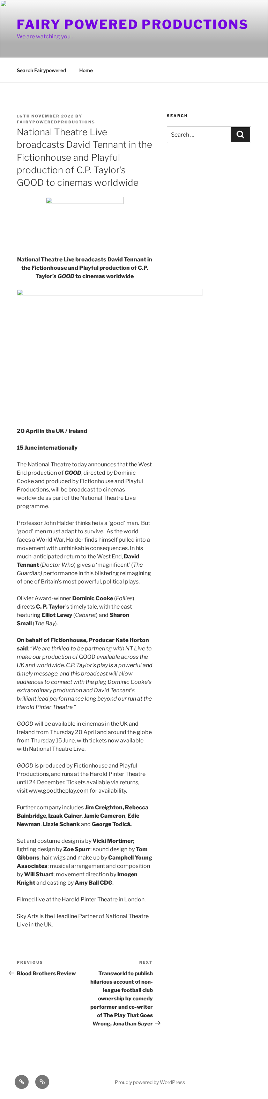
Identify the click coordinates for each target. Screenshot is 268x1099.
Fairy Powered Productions (133, 24)
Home (86, 70)
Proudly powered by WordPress (150, 1082)
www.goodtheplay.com (59, 790)
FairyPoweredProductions (56, 122)
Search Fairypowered (41, 70)
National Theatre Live (56, 749)
